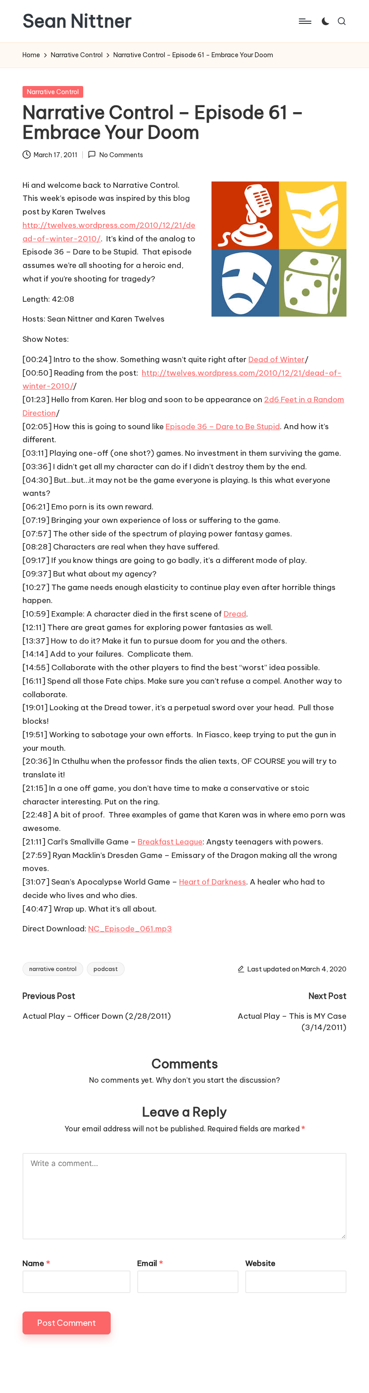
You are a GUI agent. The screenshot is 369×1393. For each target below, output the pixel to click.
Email (150, 1263)
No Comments (121, 155)
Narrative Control (53, 92)
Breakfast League (170, 842)
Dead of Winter (276, 359)
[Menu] (304, 21)
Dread (235, 614)
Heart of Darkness (212, 882)
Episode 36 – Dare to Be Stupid (223, 426)
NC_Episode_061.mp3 (130, 929)
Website (260, 1263)
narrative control (52, 968)
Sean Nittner (77, 21)
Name (36, 1263)
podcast (106, 968)
